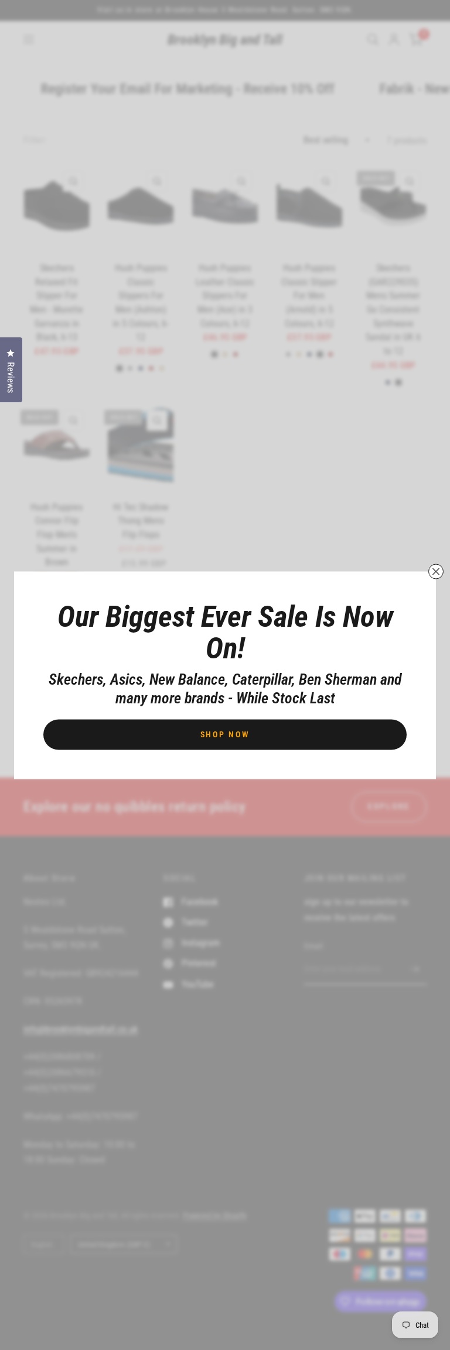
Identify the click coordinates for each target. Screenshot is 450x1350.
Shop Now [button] (225, 733)
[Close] (436, 571)
